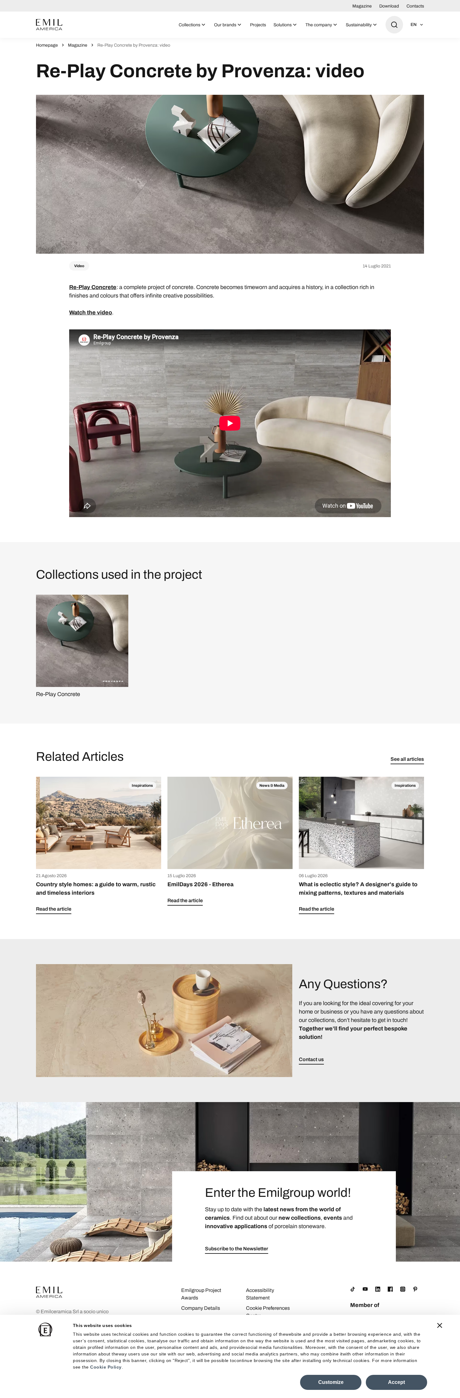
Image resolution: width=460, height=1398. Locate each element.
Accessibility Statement (260, 1294)
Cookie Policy (106, 1367)
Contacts (415, 6)
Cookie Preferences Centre (268, 1311)
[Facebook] (390, 1289)
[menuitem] (193, 25)
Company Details (200, 1308)
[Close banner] (440, 1325)
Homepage (47, 45)
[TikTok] (352, 1289)
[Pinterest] (415, 1289)
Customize (331, 1382)
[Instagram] (402, 1289)
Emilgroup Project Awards (201, 1294)
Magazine (362, 6)
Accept (396, 1382)
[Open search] (394, 24)
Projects (258, 25)
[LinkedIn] (377, 1289)
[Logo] (49, 24)
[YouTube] (365, 1289)
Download (389, 6)
